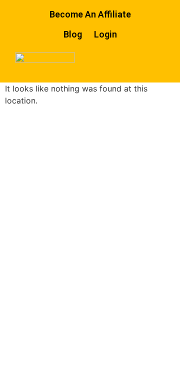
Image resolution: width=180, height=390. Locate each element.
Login (105, 34)
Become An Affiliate (90, 14)
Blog (73, 34)
